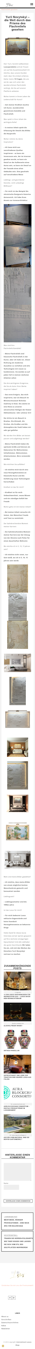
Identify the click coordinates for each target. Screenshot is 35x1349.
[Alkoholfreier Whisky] (17, 1012)
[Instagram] (14, 1298)
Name (6, 1183)
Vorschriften (6, 1319)
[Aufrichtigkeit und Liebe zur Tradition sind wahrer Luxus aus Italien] (17, 1073)
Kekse (3, 1326)
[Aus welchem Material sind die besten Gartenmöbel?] (17, 1124)
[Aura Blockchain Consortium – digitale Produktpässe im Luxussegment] (17, 1093)
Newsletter (5, 1329)
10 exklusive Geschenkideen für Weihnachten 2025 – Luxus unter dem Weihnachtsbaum (17, 996)
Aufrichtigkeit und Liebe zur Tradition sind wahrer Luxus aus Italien (17, 1077)
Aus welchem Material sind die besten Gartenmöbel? (16, 1138)
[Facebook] (10, 1298)
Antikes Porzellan (11, 1050)
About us (4, 1316)
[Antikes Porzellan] (17, 1048)
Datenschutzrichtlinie (9, 1323)
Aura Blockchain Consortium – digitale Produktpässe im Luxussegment (17, 1108)
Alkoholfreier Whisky (13, 1026)
